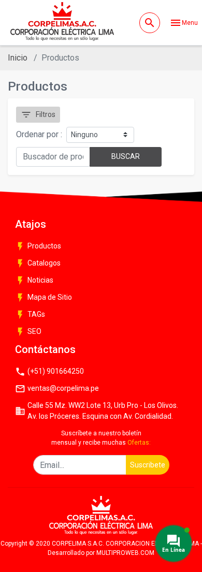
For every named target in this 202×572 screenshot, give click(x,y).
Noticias (34, 280)
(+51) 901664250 (49, 371)
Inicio (17, 58)
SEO (28, 332)
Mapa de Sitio (43, 297)
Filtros (38, 114)
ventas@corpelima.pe (57, 389)
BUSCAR (125, 156)
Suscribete (147, 465)
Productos (38, 246)
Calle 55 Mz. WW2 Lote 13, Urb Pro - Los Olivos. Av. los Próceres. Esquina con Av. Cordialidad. (96, 410)
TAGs (30, 315)
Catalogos (38, 263)
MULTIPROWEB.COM (125, 552)
